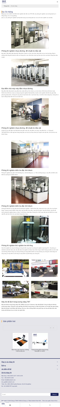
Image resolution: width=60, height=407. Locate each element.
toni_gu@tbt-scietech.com (7, 382)
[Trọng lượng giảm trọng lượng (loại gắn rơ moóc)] (37, 333)
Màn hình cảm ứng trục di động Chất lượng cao (17, 350)
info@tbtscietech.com (10, 380)
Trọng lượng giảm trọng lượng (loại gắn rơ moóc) (37, 350)
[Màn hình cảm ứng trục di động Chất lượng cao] (18, 333)
